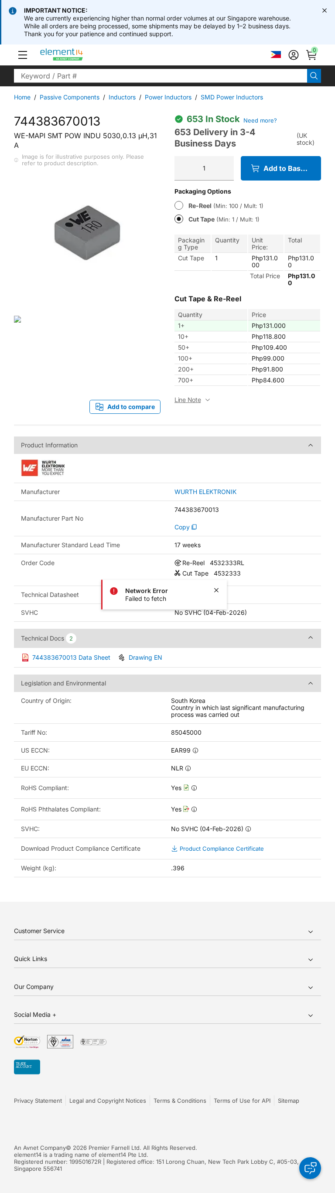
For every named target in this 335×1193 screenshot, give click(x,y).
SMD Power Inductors (232, 97)
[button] (22, 54)
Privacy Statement (38, 1100)
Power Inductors (168, 97)
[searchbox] (160, 76)
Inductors (122, 97)
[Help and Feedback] (310, 1168)
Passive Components (69, 97)
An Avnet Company (40, 1147)
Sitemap (288, 1100)
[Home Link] (78, 54)
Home (22, 97)
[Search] (314, 76)
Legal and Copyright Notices (107, 1100)
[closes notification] (324, 10)
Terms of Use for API (242, 1100)
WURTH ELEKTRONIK (205, 491)
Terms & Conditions (180, 1100)
